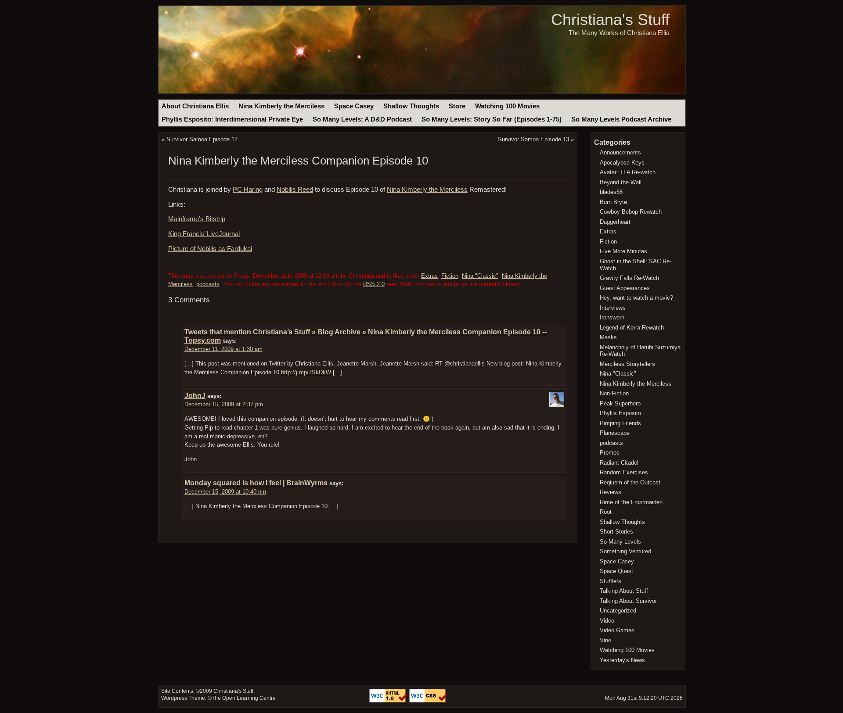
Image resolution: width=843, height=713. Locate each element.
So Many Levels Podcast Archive (621, 119)
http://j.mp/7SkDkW (306, 372)
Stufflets (610, 581)
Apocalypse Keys (622, 162)
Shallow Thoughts (411, 106)
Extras (429, 275)
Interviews (613, 308)
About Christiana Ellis (195, 106)
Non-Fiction (614, 393)
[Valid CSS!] (428, 701)
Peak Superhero (620, 403)
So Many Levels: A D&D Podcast (362, 119)
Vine (605, 640)
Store (457, 106)
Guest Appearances (625, 288)
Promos (610, 452)
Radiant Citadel (619, 462)
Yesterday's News (622, 660)
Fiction (449, 275)
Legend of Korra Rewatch (632, 327)
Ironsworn (612, 317)
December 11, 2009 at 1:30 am (223, 349)
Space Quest (616, 571)
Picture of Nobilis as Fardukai (210, 248)
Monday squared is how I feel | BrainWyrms (256, 483)
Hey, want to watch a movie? (636, 297)
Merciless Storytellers (627, 364)
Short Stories (616, 531)
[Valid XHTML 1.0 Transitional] (389, 701)
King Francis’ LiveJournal (204, 233)
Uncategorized (618, 610)
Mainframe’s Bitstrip (196, 218)
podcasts (208, 284)
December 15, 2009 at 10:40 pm (225, 491)
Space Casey (354, 106)
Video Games (617, 630)
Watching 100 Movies (507, 106)
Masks (608, 337)
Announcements (620, 152)
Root (606, 512)
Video (607, 620)
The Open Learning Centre (244, 698)
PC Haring (248, 189)
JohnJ (194, 395)
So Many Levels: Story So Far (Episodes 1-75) (492, 119)
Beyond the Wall (620, 182)
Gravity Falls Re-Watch (629, 278)
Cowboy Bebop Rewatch (631, 211)
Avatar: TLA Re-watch (628, 172)
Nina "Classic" (480, 275)
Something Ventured (625, 551)
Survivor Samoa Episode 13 (533, 139)
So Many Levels (620, 541)
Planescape (615, 433)
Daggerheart (615, 222)
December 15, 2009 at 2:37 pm (223, 404)
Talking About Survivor (628, 601)
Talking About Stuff (624, 591)
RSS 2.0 (374, 284)
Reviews (610, 492)
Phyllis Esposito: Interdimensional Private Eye (232, 119)
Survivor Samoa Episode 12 (202, 139)
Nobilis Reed (295, 189)
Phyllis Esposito (620, 413)
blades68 (611, 192)
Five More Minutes (623, 251)
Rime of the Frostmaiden (631, 502)
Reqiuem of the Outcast (630, 482)
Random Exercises (624, 472)
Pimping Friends (620, 423)
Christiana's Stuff (610, 20)
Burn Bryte (613, 202)
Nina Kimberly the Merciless (281, 106)
